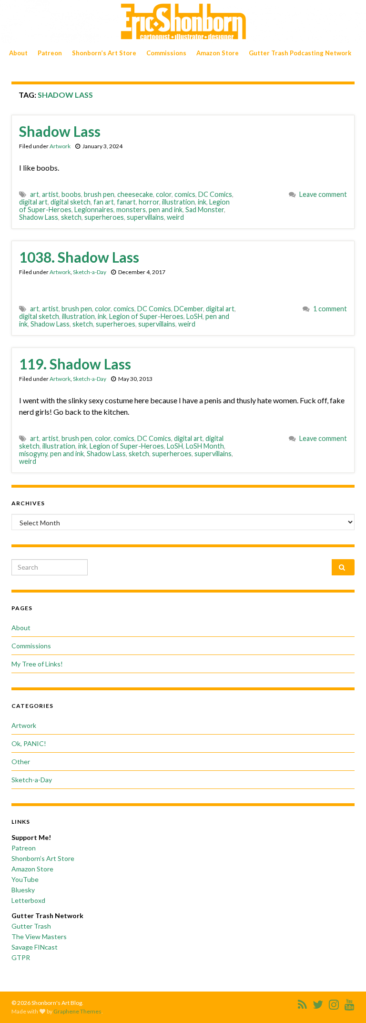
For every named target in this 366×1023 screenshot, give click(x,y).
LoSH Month (205, 446)
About (18, 53)
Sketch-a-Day (89, 272)
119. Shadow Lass (75, 363)
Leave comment (323, 194)
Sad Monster (204, 209)
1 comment (330, 309)
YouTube (25, 879)
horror (149, 202)
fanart (126, 202)
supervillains (145, 217)
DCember (188, 309)
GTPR (20, 957)
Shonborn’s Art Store (104, 53)
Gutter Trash (31, 926)
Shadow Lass (60, 131)
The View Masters (39, 936)
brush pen (99, 194)
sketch (71, 217)
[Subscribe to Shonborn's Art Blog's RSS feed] (302, 1003)
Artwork (60, 146)
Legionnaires (93, 209)
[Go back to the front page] (183, 21)
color (164, 194)
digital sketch (71, 202)
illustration (178, 202)
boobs (71, 194)
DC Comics (215, 194)
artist (50, 194)
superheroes (104, 217)
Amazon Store (217, 53)
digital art (33, 202)
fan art (103, 202)
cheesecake (135, 194)
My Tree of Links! (37, 664)
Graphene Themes (77, 1011)
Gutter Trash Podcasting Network (300, 53)
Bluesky (23, 890)
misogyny (33, 454)
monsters (131, 209)
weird (175, 217)
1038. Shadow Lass (79, 257)
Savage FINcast (34, 947)
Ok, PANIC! (28, 743)
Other (20, 761)
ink (202, 202)
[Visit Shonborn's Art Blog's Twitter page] (318, 1003)
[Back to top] (344, 1001)
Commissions (166, 53)
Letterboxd (28, 900)
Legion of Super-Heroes (146, 316)
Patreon (50, 53)
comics (184, 194)
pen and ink (166, 209)
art (34, 194)
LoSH (194, 316)
